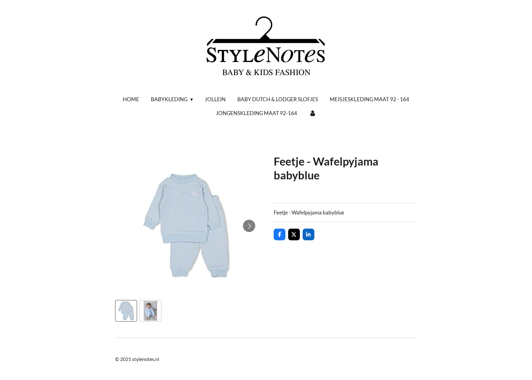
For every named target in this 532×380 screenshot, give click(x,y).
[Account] (312, 113)
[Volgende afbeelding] (249, 226)
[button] (126, 311)
